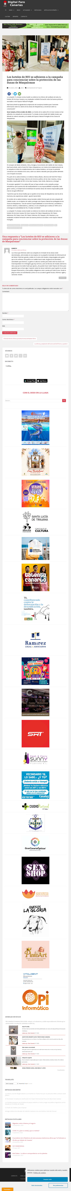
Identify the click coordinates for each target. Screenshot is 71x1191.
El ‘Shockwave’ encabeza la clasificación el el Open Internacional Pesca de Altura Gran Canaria (33, 1099)
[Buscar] (64, 400)
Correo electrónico (8, 319)
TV (5, 10)
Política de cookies (39, 1173)
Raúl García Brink (48, 225)
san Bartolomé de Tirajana (15, 228)
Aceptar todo (47, 1179)
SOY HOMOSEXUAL (18, 1146)
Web (3, 326)
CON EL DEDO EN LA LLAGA (35, 392)
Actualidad (26, 10)
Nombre (5, 313)
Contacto (24, 16)
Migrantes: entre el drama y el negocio (24, 1123)
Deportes (15, 16)
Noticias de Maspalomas (36, 225)
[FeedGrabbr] (35, 1070)
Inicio (18, 10)
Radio (10, 10)
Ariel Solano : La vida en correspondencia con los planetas (29, 1153)
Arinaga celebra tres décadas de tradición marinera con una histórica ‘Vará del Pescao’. (31, 1111)
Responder (62, 277)
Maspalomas (24, 225)
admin (22, 88)
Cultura (7, 16)
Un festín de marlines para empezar (15, 1107)
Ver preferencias (58, 1185)
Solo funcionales (37, 1185)
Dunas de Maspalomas (14, 225)
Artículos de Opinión (50, 10)
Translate (30, 1083)
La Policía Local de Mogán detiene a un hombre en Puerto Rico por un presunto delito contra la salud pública (35, 1094)
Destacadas (37, 10)
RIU (56, 225)
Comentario (5, 291)
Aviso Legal (23, 1176)
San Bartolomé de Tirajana (34, 88)
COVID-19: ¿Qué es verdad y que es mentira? (25, 1131)
